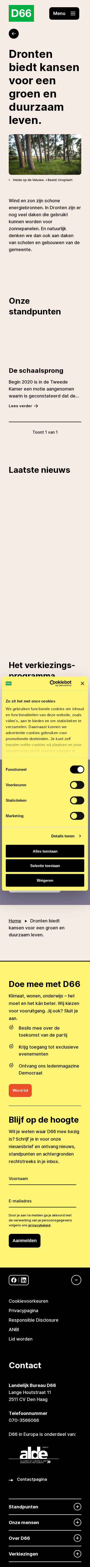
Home (15, 920)
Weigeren (45, 880)
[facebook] (13, 1280)
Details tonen (62, 836)
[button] (64, 13)
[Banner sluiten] (82, 683)
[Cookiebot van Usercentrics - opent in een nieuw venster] (53, 683)
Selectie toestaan (45, 866)
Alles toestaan (45, 851)
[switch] (77, 785)
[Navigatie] (73, 1280)
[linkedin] (23, 1280)
